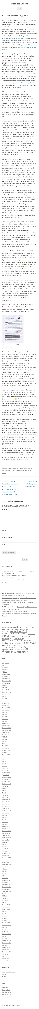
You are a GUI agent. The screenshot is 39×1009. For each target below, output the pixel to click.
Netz (5, 642)
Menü (19, 8)
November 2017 (6, 806)
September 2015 (6, 864)
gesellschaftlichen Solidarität (26, 74)
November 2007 (6, 943)
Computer (23, 627)
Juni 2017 (4, 817)
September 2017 (6, 811)
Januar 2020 (5, 748)
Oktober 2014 (6, 889)
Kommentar (6, 509)
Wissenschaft (21, 651)
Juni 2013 (4, 902)
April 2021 (5, 719)
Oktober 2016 (6, 835)
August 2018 (5, 786)
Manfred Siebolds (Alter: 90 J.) (10, 598)
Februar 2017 (6, 826)
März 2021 (5, 721)
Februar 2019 (6, 772)
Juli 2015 (4, 869)
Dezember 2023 (6, 678)
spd (27, 648)
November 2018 (6, 779)
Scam (9, 645)
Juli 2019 (4, 761)
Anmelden (5, 987)
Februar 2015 (6, 880)
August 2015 (5, 867)
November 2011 (6, 920)
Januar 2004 (5, 949)
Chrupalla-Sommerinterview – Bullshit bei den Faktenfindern (19, 571)
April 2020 (5, 743)
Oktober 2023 (6, 683)
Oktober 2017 (6, 808)
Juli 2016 (4, 842)
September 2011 (6, 925)
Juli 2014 (4, 896)
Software (21, 647)
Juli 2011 (4, 927)
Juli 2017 (4, 815)
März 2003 (5, 956)
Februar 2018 (6, 799)
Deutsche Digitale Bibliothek (21, 629)
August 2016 (5, 840)
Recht (4, 645)
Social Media (9, 647)
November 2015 (6, 860)
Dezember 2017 (6, 804)
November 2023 (6, 681)
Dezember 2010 (6, 934)
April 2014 (5, 898)
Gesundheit (26, 636)
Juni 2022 (4, 699)
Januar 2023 (5, 690)
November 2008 (6, 940)
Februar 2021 (6, 723)
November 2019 (6, 752)
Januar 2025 (5, 669)
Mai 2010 (4, 936)
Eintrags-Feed (6, 990)
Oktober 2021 (6, 708)
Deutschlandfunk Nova (14, 633)
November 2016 (6, 833)
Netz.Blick (12, 643)
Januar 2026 (5, 667)
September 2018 (6, 784)
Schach (13, 645)
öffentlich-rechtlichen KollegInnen (13, 38)
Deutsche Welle (6, 631)
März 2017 (5, 824)
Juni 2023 (4, 687)
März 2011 (5, 931)
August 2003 (5, 954)
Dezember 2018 (6, 777)
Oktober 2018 (6, 781)
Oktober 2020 (6, 732)
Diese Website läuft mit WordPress (11, 1005)
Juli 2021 (4, 712)
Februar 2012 (6, 918)
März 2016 (5, 851)
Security (21, 645)
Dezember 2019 (6, 750)
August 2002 (5, 961)
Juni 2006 (4, 945)
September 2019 (6, 757)
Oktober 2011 (6, 923)
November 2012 (6, 907)
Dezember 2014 (6, 884)
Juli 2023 (4, 685)
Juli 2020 (4, 737)
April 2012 (5, 916)
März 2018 (5, 797)
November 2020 (6, 730)
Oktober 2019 (6, 755)
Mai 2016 (4, 846)
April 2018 (5, 795)
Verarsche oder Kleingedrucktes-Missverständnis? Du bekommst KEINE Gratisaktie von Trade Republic (19, 613)
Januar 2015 (5, 882)
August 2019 (5, 759)
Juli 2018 (4, 788)
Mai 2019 (4, 766)
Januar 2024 (5, 676)
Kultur (23, 640)
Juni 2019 (4, 764)
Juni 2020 (4, 739)
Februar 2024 (6, 674)
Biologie (13, 627)
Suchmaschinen (21, 649)
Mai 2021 (4, 717)
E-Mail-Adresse (7, 537)
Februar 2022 (6, 703)
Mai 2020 (4, 741)
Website (4, 544)
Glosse (5, 638)
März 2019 (5, 770)
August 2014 (5, 893)
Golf (11, 638)
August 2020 (5, 734)
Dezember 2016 (6, 831)
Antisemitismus (6, 627)
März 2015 (5, 878)
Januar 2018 (5, 802)
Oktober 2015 (6, 862)
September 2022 (6, 692)
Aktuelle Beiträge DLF (8, 578)
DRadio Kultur (31, 634)
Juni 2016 (4, 844)
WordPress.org (6, 994)
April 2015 (5, 876)
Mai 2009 (4, 938)
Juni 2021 (4, 714)
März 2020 (5, 746)
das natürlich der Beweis (26, 85)
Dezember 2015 (6, 858)
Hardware (18, 638)
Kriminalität (16, 640)
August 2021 (5, 710)
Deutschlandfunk (18, 631)
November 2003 (6, 952)
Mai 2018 (4, 793)
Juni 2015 (4, 871)
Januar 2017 (5, 828)
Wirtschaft (7, 651)
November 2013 (6, 900)
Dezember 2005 (6, 947)
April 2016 (5, 849)
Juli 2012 (4, 911)
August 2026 (5, 663)
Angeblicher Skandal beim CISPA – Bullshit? (14, 575)
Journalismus (26, 639)
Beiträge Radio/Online (8, 470)
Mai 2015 (4, 873)
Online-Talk (18, 643)
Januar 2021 (5, 725)
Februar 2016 (6, 853)
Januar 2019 (5, 775)
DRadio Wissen (11, 636)
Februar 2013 (6, 905)
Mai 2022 (4, 701)
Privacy (32, 642)
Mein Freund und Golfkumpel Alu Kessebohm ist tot (30, 483)
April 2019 (5, 768)
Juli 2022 (4, 696)
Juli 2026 (4, 665)
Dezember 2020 (6, 728)
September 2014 (6, 891)
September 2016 (6, 837)
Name (4, 530)
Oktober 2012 (6, 909)
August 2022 (5, 694)
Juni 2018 (4, 790)
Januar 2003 (5, 958)
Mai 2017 (4, 820)
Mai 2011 (4, 929)
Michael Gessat (19, 3)
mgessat (29, 468)
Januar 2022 (5, 705)
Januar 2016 (5, 855)
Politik (17, 470)
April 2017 (5, 822)
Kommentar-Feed (7, 992)
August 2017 (5, 813)
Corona (4, 473)
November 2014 (6, 887)
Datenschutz (8, 629)
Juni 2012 (4, 914)
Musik (29, 640)
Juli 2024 (4, 672)
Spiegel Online (8, 649)
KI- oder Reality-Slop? (8, 573)
